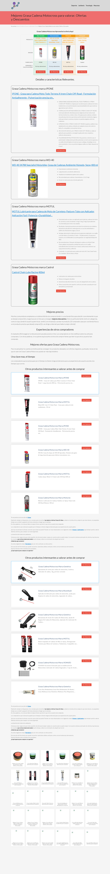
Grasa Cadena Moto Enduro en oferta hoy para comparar (62, 823)
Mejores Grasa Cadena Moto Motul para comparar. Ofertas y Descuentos (33, 784)
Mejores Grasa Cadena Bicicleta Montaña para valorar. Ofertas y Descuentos (92, 784)
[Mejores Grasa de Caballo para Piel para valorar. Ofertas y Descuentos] (17, 756)
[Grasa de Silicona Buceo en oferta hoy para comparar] (92, 835)
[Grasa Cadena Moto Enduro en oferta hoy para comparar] (62, 815)
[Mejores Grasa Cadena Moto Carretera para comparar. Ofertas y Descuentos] (17, 815)
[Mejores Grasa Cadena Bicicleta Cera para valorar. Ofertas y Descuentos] (17, 835)
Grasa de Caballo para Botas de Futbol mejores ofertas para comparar (92, 804)
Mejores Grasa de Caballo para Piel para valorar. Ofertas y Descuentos (17, 764)
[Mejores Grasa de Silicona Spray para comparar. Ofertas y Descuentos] (77, 795)
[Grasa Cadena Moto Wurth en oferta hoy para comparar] (47, 775)
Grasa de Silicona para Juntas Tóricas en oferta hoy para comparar (62, 784)
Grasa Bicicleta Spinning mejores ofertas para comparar (77, 823)
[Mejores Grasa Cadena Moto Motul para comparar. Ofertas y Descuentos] (32, 775)
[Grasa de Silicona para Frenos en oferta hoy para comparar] (17, 795)
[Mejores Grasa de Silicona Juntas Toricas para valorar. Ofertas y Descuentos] (32, 835)
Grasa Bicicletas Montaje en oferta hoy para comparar (62, 764)
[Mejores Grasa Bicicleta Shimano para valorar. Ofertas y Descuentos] (47, 815)
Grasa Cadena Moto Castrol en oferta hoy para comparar (33, 804)
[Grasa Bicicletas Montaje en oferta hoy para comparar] (62, 756)
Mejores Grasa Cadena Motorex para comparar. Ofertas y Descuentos (47, 764)
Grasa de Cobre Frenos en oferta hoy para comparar (47, 804)
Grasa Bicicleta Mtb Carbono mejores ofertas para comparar (77, 844)
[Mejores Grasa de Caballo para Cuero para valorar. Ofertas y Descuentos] (47, 835)
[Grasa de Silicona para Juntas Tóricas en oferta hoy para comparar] (62, 775)
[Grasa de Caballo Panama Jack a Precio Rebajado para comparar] (62, 835)
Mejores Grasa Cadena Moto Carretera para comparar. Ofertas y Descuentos (18, 824)
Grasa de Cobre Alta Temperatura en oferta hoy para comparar (92, 823)
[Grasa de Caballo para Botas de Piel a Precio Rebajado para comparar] (62, 795)
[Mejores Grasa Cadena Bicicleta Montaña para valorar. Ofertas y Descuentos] (92, 775)
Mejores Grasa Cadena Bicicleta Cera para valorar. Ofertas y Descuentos (18, 844)
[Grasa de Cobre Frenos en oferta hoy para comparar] (47, 795)
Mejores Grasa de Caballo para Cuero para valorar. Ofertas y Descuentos (47, 844)
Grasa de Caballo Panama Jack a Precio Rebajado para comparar (62, 844)
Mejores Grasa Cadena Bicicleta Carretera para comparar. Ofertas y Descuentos (32, 824)
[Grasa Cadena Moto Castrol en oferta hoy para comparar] (32, 795)
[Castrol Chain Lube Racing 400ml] (82, 52)
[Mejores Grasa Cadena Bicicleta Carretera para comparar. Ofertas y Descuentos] (32, 815)
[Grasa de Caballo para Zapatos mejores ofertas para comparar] (77, 756)
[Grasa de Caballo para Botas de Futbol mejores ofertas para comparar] (92, 795)
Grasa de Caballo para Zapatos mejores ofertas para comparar (77, 764)
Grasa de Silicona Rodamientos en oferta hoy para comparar (18, 784)
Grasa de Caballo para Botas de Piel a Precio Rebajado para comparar (62, 804)
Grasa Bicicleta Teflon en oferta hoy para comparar (32, 764)
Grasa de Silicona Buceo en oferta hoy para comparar (92, 843)
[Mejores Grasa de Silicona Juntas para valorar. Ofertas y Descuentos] (77, 775)
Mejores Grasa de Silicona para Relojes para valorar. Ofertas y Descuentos (92, 764)
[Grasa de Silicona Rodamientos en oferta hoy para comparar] (17, 775)
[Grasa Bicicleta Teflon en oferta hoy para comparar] (32, 756)
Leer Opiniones (86, 376)
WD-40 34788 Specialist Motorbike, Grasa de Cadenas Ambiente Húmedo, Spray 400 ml (55, 165)
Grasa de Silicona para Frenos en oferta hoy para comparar (17, 804)
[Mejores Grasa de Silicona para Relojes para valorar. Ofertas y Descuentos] (92, 756)
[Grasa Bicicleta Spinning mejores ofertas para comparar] (77, 815)
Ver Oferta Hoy (40, 71)
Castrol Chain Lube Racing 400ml (28, 272)
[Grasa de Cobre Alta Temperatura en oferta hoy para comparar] (92, 815)
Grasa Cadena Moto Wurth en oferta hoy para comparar (47, 783)
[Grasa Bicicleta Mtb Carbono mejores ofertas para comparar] (77, 835)
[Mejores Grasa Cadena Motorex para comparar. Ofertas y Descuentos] (47, 756)
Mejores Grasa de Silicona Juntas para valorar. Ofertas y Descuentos (77, 784)
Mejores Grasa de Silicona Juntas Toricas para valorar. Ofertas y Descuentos (33, 844)
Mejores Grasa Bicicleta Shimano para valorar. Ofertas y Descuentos (47, 823)
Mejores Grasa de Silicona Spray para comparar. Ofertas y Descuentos (77, 804)
